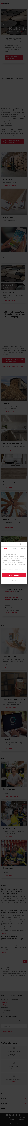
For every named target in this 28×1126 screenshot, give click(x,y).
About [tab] (23, 548)
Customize (13, 580)
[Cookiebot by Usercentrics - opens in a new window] (19, 544)
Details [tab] (14, 548)
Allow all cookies (14, 575)
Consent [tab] (5, 548)
